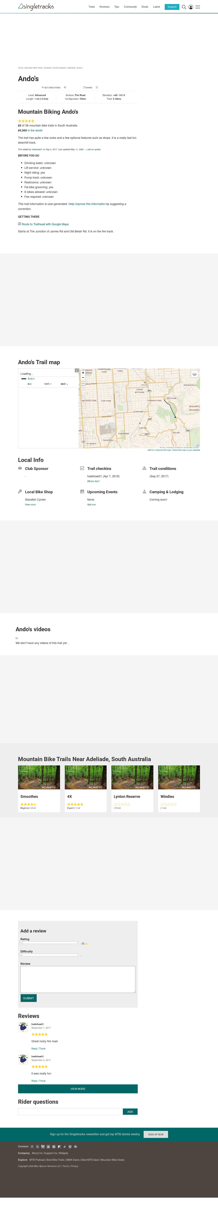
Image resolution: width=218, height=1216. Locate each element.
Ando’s (80, 67)
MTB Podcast (37, 1160)
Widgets (63, 1153)
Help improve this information (86, 204)
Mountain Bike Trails (33, 67)
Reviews (104, 6)
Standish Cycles (35, 499)
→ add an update (93, 149)
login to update (157, 481)
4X (69, 796)
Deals (145, 6)
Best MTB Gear (90, 1160)
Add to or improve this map (159, 450)
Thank (42, 1048)
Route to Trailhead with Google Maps (45, 224)
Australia (47, 67)
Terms (66, 1166)
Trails (92, 6)
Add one (91, 504)
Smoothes (29, 796)
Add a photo (72, 87)
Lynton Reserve (127, 796)
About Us (37, 1153)
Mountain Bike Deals (112, 1160)
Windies (167, 796)
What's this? (93, 481)
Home (20, 67)
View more (30, 504)
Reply (34, 1048)
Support (172, 6)
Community (130, 6)
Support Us (50, 1153)
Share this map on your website (186, 450)
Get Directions (52, 87)
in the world (35, 130)
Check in (103, 87)
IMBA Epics (72, 1160)
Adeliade (71, 67)
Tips (116, 6)
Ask (130, 1111)
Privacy (74, 1166)
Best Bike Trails (55, 1160)
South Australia (59, 67)
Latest (156, 6)
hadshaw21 (37, 149)
